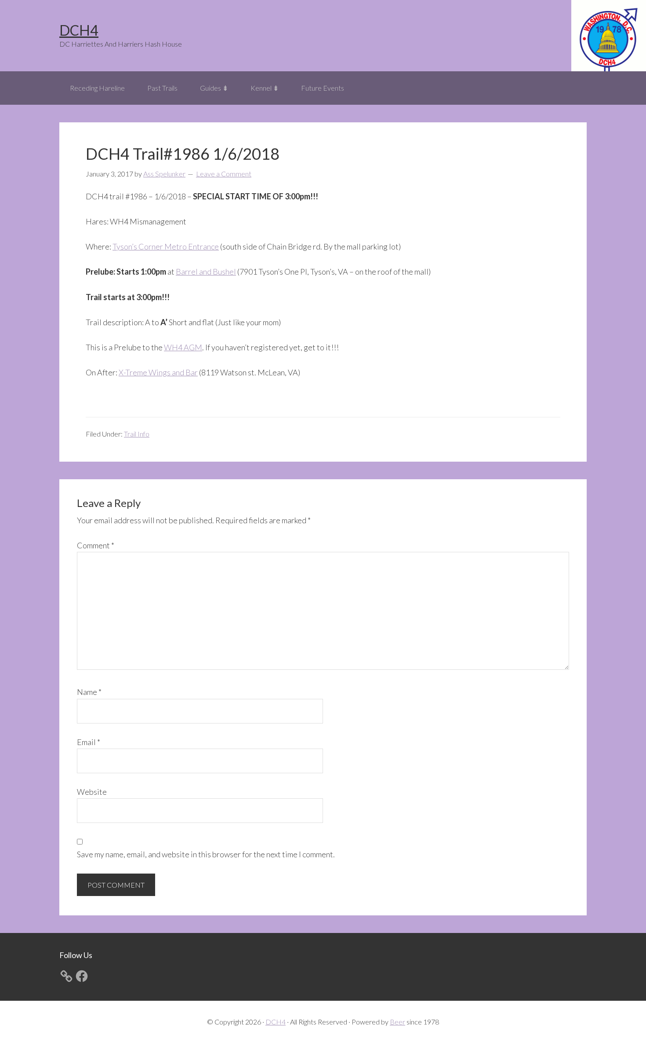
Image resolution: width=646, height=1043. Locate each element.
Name (89, 692)
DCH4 (78, 30)
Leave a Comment (223, 173)
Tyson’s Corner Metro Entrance (166, 246)
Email (88, 742)
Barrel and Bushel (206, 271)
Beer (397, 1021)
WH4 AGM (183, 347)
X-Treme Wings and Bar (158, 372)
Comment (95, 545)
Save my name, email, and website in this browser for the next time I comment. (206, 854)
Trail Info (136, 434)
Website (92, 792)
